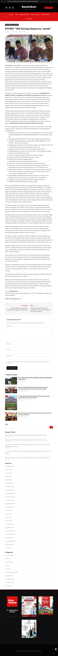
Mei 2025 (9, 517)
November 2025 (11, 497)
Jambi (7, 24)
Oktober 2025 (10, 500)
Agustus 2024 (10, 544)
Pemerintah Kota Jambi (13, 572)
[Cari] (51, 427)
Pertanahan (29, 19)
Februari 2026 (10, 486)
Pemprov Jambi (14, 24)
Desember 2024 (11, 534)
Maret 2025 (10, 524)
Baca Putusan (35, 14)
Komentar (9, 326)
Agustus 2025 (10, 507)
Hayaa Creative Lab (36, 651)
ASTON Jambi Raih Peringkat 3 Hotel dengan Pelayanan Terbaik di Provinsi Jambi (26, 440)
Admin (7, 31)
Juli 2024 (9, 548)
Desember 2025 (11, 493)
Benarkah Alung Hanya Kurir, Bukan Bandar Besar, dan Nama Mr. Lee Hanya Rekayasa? (27, 457)
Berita (8, 558)
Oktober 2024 (10, 537)
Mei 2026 (9, 476)
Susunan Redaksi (10, 616)
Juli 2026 (9, 469)
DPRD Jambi (10, 562)
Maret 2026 (10, 483)
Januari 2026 (10, 490)
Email (8, 349)
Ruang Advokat (24, 14)
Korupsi (11, 14)
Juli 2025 (9, 510)
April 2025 (9, 520)
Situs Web (9, 355)
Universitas (9, 586)
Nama (8, 343)
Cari (6, 424)
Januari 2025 (10, 531)
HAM (16, 14)
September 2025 (11, 503)
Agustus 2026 (10, 466)
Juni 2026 (9, 473)
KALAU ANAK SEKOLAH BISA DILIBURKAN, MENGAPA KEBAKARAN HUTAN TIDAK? (23, 1)
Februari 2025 (10, 527)
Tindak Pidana (45, 14)
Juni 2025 (9, 514)
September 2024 (11, 541)
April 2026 (9, 480)
